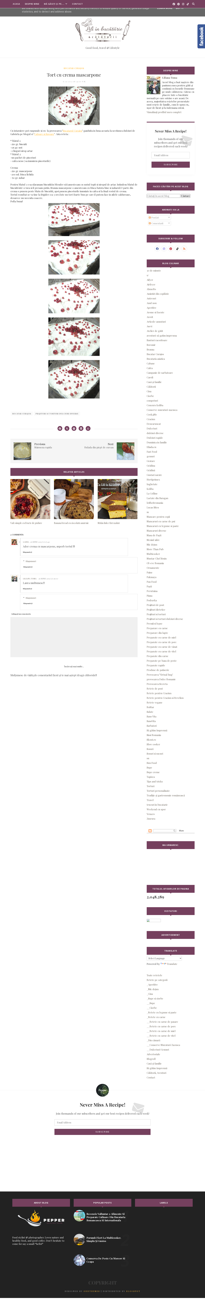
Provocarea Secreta (157, 684)
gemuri (151, 456)
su (148, 758)
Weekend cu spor (156, 809)
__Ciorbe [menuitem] (152, 1007)
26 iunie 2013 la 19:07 (48, 578)
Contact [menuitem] (151, 1077)
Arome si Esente (155, 312)
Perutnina (152, 591)
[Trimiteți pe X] (67, 428)
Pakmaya (151, 577)
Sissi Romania (154, 735)
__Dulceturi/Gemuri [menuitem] (158, 1049)
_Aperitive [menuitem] (152, 984)
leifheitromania (155, 502)
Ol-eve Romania (155, 563)
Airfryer (151, 284)
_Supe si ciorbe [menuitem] (155, 998)
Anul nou (152, 303)
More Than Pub (155, 549)
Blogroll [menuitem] (151, 1058)
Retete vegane (154, 702)
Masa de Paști (154, 535)
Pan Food (152, 581)
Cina (149, 391)
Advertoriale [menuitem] (153, 1054)
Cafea (150, 368)
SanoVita (151, 721)
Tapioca (151, 776)
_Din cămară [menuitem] (153, 1040)
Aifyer (150, 279)
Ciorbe (150, 396)
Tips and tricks (155, 781)
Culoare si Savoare (44, 134)
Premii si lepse (154, 623)
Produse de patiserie (158, 670)
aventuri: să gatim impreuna (162, 335)
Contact (77, 4)
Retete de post (155, 688)
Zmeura (151, 818)
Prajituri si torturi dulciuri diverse (57, 413)
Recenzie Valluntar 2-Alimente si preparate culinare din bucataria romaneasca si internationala (105, 1217)
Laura (26, 542)
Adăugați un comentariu (21, 614)
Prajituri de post (155, 605)
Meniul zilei (153, 540)
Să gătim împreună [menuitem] (157, 1068)
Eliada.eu (151, 447)
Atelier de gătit (155, 331)
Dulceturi (152, 428)
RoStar (150, 707)
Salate (150, 711)
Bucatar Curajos (74, 68)
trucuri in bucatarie (157, 804)
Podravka (152, 600)
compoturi (152, 400)
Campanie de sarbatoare (160, 372)
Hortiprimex (153, 479)
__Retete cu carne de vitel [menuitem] (161, 1035)
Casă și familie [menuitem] (154, 1063)
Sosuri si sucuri (155, 753)
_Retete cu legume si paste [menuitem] (161, 1012)
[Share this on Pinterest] (74, 428)
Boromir (151, 344)
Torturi (150, 786)
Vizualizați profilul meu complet (164, 112)
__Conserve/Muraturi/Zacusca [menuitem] (163, 1045)
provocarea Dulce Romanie (161, 679)
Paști (149, 586)
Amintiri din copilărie (158, 293)
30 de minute (154, 270)
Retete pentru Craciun (159, 693)
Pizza (149, 595)
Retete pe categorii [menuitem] (157, 979)
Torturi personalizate (158, 790)
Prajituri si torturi (156, 614)
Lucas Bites (153, 507)
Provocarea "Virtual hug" (160, 674)
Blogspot (133, 1291)
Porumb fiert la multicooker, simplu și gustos (103, 1239)
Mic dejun (152, 544)
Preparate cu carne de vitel (161, 651)
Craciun (151, 419)
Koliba (150, 488)
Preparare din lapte (157, 632)
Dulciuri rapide (155, 437)
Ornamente (153, 567)
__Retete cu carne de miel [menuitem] (161, 1031)
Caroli (150, 377)
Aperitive (151, 307)
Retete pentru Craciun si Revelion (165, 697)
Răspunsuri (31, 561)
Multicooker (153, 553)
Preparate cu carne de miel (161, 637)
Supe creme (153, 772)
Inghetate (152, 484)
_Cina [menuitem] (150, 993)
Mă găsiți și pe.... (54, 4)
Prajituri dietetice (156, 609)
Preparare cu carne (157, 628)
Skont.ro (151, 739)
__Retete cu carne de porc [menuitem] (161, 1026)
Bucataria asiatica (156, 358)
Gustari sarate (154, 474)
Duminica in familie (157, 442)
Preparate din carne (157, 656)
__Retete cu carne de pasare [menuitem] (162, 1021)
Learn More (164, 8)
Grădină (151, 470)
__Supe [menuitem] (151, 1003)
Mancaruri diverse (156, 530)
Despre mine (32, 4)
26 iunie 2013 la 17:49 (40, 542)
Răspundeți (27, 552)
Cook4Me (152, 414)
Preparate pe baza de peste (162, 660)
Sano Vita (151, 716)
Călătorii (151, 386)
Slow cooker (153, 744)
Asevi (149, 326)
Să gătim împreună (157, 730)
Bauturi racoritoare (157, 340)
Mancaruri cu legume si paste (163, 526)
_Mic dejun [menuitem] (153, 989)
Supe (149, 767)
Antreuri (151, 298)
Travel (150, 800)
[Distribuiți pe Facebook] (59, 428)
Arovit (150, 317)
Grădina (151, 465)
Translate (172, 963)
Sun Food (152, 762)
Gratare (151, 461)
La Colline (152, 493)
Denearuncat (154, 423)
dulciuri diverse (155, 433)
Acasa (16, 4)
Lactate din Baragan (157, 498)
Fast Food (152, 451)
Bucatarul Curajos (72, 130)
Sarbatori (152, 725)
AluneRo (151, 289)
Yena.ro (151, 814)
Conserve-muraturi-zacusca (162, 409)
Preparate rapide (156, 665)
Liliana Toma (30, 578)
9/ (148, 275)
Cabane (151, 363)
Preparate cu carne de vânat (162, 646)
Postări (155, 217)
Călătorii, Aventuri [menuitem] (156, 1072)
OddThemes (92, 1291)
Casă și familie (154, 382)
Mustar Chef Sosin (157, 558)
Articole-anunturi (156, 321)
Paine (149, 572)
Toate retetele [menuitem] (154, 975)
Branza (150, 349)
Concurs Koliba (155, 405)
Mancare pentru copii (158, 516)
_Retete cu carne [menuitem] (156, 1017)
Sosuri (150, 749)
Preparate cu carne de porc (161, 642)
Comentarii (157, 223)
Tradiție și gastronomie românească (166, 795)
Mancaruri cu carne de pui (161, 521)
